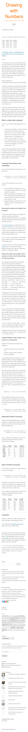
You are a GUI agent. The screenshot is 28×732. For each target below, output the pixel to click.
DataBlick (7, 538)
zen (3, 631)
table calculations (13, 628)
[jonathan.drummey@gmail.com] (7, 602)
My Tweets (4, 609)
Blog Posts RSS (13, 663)
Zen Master (13, 593)
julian (13, 549)
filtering (7, 621)
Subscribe (4, 656)
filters (10, 621)
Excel (3, 621)
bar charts (13, 615)
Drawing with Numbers (14, 10)
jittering (3, 246)
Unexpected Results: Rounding (15, 695)
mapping (5, 624)
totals (15, 630)
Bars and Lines (11, 699)
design (13, 620)
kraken (13, 622)
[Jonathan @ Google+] (6, 602)
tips (13, 630)
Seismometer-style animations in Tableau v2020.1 (13, 571)
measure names (16, 624)
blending (21, 616)
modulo (3, 550)
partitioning (15, 625)
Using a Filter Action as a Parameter (10, 578)
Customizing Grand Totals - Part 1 (15, 678)
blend (17, 616)
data (3, 618)
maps (11, 624)
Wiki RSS (9, 667)
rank (20, 625)
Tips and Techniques (17, 545)
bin (6, 547)
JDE (11, 549)
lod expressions (20, 622)
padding (4, 625)
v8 (24, 630)
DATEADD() (21, 547)
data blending (14, 618)
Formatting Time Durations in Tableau (16, 674)
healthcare (9, 622)
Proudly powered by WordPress (8, 729)
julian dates (17, 549)
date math (16, 547)
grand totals (22, 621)
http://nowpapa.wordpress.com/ (9, 600)
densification (7, 620)
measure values (22, 624)
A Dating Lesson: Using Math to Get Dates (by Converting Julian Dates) (13, 54)
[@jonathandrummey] (2, 602)
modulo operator (8, 225)
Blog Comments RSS (16, 665)
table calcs (8, 627)
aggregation (5, 616)
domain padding (20, 620)
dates (3, 549)
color (3, 617)
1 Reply (3, 59)
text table (9, 630)
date (12, 547)
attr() (10, 615)
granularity (4, 622)
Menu (14, 24)
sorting (3, 627)
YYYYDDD (8, 550)
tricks (19, 630)
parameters (9, 625)
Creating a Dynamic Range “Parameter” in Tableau (13, 577)
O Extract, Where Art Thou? (14, 703)
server (23, 625)
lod (16, 622)
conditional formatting (8, 617)
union (22, 630)
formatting (15, 621)
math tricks (23, 549)
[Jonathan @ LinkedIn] (4, 602)
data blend (6, 618)
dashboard (23, 617)
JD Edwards (7, 549)
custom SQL (17, 617)
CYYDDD (9, 547)
